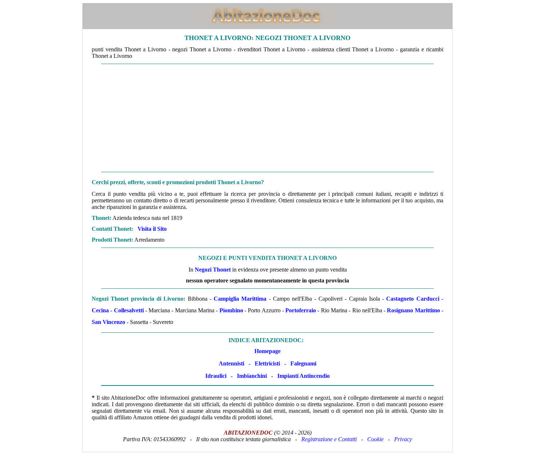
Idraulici (215, 376)
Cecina (100, 310)
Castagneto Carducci (412, 299)
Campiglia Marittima (240, 299)
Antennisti (231, 363)
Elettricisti (267, 363)
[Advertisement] (267, 118)
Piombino (231, 310)
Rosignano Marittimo (413, 310)
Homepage (267, 351)
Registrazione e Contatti (329, 439)
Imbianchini (252, 376)
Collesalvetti (129, 310)
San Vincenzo (108, 322)
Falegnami (303, 363)
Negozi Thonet (213, 269)
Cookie (375, 439)
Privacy (403, 439)
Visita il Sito (152, 229)
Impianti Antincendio (303, 376)
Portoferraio (300, 310)
